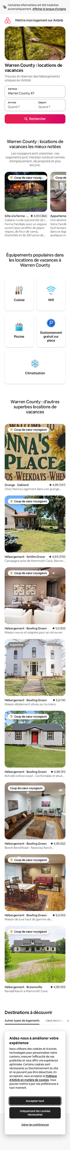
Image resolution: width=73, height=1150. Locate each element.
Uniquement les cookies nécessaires (35, 1112)
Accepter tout (35, 1101)
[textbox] (20, 107)
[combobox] (35, 93)
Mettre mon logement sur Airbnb (39, 20)
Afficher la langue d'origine (49, 9)
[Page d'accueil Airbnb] (8, 20)
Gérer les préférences (35, 1124)
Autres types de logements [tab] (22, 1020)
